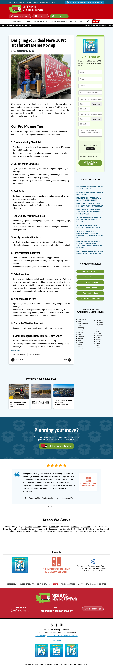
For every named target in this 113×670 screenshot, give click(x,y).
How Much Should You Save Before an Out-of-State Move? (89, 205)
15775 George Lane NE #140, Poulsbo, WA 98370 (56, 635)
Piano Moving (90, 277)
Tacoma (98, 341)
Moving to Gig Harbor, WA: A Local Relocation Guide (63, 402)
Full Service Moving (90, 271)
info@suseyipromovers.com (56, 610)
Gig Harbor (81, 332)
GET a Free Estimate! (60, 446)
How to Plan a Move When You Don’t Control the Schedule (89, 252)
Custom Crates (90, 288)
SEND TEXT (42, 16)
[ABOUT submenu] (75, 21)
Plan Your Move (34, 354)
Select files (90, 149)
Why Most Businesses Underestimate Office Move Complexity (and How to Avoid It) (89, 234)
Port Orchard (99, 324)
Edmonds (80, 331)
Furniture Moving (90, 282)
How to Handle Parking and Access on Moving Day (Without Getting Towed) (90, 212)
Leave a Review (56, 640)
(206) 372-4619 (20, 610)
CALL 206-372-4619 (21, 16)
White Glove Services (90, 299)
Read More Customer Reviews (56, 507)
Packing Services (90, 293)
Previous (19, 360)
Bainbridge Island (83, 323)
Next (65, 360)
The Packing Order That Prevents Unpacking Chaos (88, 226)
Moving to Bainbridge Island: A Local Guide (40, 402)
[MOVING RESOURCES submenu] (66, 21)
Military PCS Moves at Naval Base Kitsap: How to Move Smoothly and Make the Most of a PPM (89, 244)
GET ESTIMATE (61, 16)
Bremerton (81, 327)
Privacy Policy (82, 664)
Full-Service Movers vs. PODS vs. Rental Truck (18, 404)
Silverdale (98, 333)
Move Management (19, 354)
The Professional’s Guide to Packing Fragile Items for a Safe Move (88, 219)
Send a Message (93, 609)
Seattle (98, 347)
